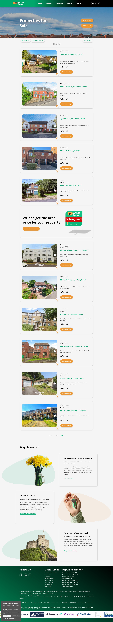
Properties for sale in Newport (70, 582)
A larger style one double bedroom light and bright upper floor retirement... (74, 126)
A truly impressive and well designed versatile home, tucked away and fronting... (75, 287)
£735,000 (64, 51)
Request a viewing (66, 72)
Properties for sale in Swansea (70, 584)
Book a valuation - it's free (31, 229)
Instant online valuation (50, 573)
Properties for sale (49, 578)
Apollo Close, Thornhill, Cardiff (72, 378)
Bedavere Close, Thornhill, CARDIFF (74, 346)
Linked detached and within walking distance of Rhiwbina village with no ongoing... (74, 190)
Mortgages (59, 4)
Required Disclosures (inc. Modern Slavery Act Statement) (75, 607)
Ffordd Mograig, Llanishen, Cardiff (73, 87)
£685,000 (64, 276)
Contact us (47, 576)
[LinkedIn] (30, 575)
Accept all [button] (6, 615)
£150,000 (64, 147)
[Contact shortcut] (98, 3)
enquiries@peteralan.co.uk (87, 602)
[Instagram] (26, 575)
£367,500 (64, 343)
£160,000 (64, 247)
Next (62, 435)
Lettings (48, 4)
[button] (55, 62)
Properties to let (49, 580)
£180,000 (64, 115)
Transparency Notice (45, 607)
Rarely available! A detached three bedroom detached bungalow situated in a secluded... (73, 383)
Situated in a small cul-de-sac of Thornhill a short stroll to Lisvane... (74, 416)
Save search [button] (88, 26)
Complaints (47, 575)
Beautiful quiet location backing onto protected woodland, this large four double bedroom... (74, 62)
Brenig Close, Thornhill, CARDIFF (73, 411)
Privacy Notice (23, 607)
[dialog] (11, 611)
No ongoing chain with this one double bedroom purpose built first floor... (75, 319)
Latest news (48, 586)
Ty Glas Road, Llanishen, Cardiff (72, 119)
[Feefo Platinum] (68, 614)
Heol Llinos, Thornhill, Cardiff (71, 314)
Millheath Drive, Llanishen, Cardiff (73, 280)
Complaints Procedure (56, 607)
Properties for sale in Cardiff (69, 573)
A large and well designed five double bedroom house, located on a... (73, 94)
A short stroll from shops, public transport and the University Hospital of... (75, 158)
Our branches (48, 584)
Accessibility (30, 607)
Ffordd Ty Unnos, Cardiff (70, 151)
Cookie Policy (37, 607)
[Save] (57, 74)
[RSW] (94, 614)
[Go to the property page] (56, 158)
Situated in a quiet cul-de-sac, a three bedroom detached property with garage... (74, 351)
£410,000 (64, 182)
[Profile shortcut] (95, 3)
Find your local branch (70, 551)
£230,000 (64, 407)
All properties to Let (67, 578)
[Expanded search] (92, 3)
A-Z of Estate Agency (67, 586)
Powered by (31, 608)
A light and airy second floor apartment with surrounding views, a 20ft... (74, 255)
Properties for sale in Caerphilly (70, 575)
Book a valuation (68, 478)
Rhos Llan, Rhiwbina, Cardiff (71, 185)
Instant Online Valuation (68, 576)
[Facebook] (21, 575)
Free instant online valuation (27, 513)
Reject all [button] (15, 615)
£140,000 (64, 311)
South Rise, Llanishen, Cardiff (71, 54)
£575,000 (64, 83)
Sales (40, 4)
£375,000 (64, 375)
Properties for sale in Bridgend (70, 580)
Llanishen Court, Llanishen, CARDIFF (74, 250)
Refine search (88, 20)
